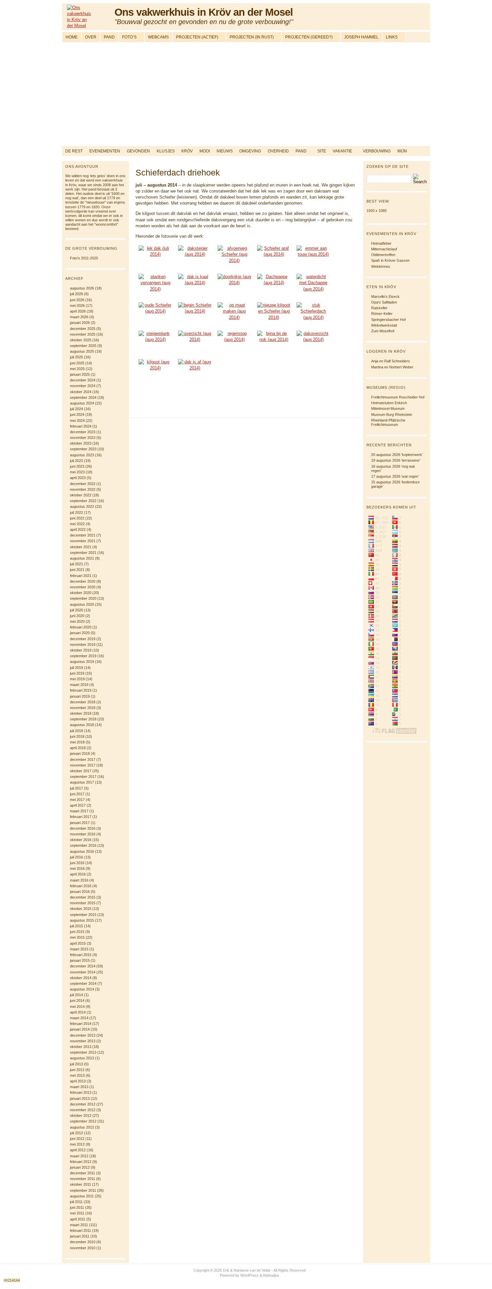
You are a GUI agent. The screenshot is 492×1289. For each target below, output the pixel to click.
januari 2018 (80, 753)
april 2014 (78, 1012)
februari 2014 (80, 1024)
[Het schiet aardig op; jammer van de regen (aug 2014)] (195, 343)
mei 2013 (77, 1075)
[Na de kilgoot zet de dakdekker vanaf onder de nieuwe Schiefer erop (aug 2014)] (274, 314)
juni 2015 (77, 932)
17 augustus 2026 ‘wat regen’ (395, 476)
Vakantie (342, 151)
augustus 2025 (82, 351)
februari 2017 (80, 817)
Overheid (278, 151)
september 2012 (83, 1121)
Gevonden (138, 151)
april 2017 (78, 805)
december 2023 (82, 432)
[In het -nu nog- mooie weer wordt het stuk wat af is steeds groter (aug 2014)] (313, 314)
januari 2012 (80, 1167)
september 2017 (83, 777)
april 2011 (77, 1219)
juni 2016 (77, 863)
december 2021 (82, 535)
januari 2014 (80, 1029)
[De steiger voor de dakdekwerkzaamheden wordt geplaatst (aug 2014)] (195, 257)
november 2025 (82, 334)
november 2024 (82, 386)
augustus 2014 (82, 989)
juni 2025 (77, 363)
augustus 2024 (82, 403)
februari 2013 (80, 1092)
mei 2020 (77, 621)
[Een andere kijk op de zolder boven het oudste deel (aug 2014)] (234, 286)
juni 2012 (77, 1139)
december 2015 (82, 897)
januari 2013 (80, 1098)
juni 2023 (77, 466)
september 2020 (83, 598)
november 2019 (82, 644)
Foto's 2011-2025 (84, 258)
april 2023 (78, 478)
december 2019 (82, 639)
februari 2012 (80, 1162)
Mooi (204, 151)
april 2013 (78, 1081)
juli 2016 (76, 857)
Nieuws (225, 151)
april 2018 (78, 748)
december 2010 (82, 1242)
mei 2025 (77, 369)
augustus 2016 (82, 851)
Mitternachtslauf (384, 249)
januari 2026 (80, 323)
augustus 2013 (82, 1058)
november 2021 (82, 541)
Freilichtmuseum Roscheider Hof (397, 397)
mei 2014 (77, 1007)
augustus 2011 (82, 1196)
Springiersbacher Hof (388, 320)
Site (321, 151)
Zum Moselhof (382, 331)
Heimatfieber (381, 243)
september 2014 (83, 983)
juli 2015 (76, 926)
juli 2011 (76, 1202)
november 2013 (82, 1041)
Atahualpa (271, 1275)
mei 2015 (77, 937)
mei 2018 (77, 742)
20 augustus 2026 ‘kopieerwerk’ (397, 455)
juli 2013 (76, 1064)
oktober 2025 (80, 340)
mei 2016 (77, 868)
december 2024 (82, 380)
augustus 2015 (82, 920)
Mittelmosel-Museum (388, 408)
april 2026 (78, 311)
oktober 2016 (80, 840)
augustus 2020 (82, 604)
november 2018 (82, 708)
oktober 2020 (80, 593)
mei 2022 (77, 524)
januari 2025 (80, 374)
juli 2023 (76, 461)
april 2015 (78, 943)
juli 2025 (76, 357)
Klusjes (166, 151)
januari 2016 (80, 892)
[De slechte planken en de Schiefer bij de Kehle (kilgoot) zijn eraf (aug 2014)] (195, 286)
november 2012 (82, 1110)
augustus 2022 (82, 506)
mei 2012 (77, 1144)
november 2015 (82, 903)
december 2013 (82, 1035)
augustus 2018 (82, 725)
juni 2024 (77, 415)
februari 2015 (80, 955)
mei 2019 (77, 679)
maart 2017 (79, 811)
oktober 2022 (80, 495)
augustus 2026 (82, 288)
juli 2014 (76, 995)
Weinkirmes (380, 266)
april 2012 (78, 1150)
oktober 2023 (80, 443)
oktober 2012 (80, 1116)
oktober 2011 (80, 1184)
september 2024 (83, 397)
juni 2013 (77, 1070)
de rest (74, 151)
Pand (301, 151)
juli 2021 (76, 564)
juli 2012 (76, 1133)
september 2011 (83, 1190)
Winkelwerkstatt (384, 325)
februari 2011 (80, 1230)
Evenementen (104, 151)
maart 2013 (79, 1087)
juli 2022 (76, 512)
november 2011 (82, 1179)
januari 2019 (80, 696)
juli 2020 (76, 610)
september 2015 (83, 915)
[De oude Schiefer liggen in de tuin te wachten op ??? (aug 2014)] (155, 314)
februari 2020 (80, 627)
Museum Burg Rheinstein (391, 415)
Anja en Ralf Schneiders (390, 361)
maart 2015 (79, 949)
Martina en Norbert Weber (392, 367)
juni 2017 (77, 794)
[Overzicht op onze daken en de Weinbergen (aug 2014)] (313, 343)
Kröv (187, 151)
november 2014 (82, 972)
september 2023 (83, 449)
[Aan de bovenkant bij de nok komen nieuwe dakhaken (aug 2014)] (274, 343)
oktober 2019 (80, 650)
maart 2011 (79, 1225)
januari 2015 (80, 960)
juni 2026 (77, 300)
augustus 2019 (82, 662)
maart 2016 (79, 880)
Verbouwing (377, 151)
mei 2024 (77, 421)
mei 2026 (77, 306)
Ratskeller (379, 308)
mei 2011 (77, 1213)
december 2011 (82, 1173)
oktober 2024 (80, 392)
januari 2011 (79, 1236)
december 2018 (82, 702)
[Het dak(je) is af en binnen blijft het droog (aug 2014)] (195, 371)
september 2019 (83, 656)
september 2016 (83, 845)
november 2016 (82, 834)
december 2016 (82, 828)
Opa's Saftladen (384, 302)
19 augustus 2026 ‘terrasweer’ (395, 460)
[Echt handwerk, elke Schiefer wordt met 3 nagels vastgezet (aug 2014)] (195, 314)
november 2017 (82, 765)
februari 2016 (80, 886)
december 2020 (82, 581)
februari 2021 (80, 576)
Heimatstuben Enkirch (389, 403)
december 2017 (82, 759)
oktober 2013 (80, 1047)
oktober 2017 (80, 771)
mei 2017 (77, 800)
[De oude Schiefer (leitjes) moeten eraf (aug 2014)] (274, 257)
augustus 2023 (82, 455)
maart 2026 (79, 317)
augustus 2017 (82, 782)
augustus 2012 (82, 1127)
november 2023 (82, 438)
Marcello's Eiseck (385, 297)
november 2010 (82, 1248)
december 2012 (82, 1104)
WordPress (249, 1275)
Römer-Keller (382, 314)
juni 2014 (77, 1001)
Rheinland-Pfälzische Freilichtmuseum (388, 422)
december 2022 (82, 484)
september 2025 (83, 346)
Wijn (402, 151)
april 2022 (78, 530)
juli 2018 (76, 731)
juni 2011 (77, 1207)
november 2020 (82, 587)
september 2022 (83, 501)
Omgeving (250, 151)
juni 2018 (77, 736)
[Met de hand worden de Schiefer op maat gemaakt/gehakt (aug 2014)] (234, 314)
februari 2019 (80, 690)
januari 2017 (80, 823)
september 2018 (83, 719)
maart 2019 (79, 685)
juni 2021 (77, 570)
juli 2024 (76, 409)
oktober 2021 (80, 547)
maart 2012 (79, 1156)
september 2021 (83, 553)
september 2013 (83, 1052)
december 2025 (82, 329)
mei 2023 (77, 472)
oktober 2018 (80, 713)
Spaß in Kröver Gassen (390, 260)
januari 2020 (80, 633)
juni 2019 (77, 673)
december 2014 (82, 966)
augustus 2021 (82, 558)
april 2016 (78, 874)
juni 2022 (77, 518)
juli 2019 (76, 668)
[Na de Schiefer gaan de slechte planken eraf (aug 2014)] (155, 286)
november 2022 (82, 489)
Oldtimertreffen (383, 255)
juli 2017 (76, 788)
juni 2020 (77, 616)
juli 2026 (76, 294)
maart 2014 (79, 1018)
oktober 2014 (80, 978)
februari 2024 (80, 426)
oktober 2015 (80, 909)
